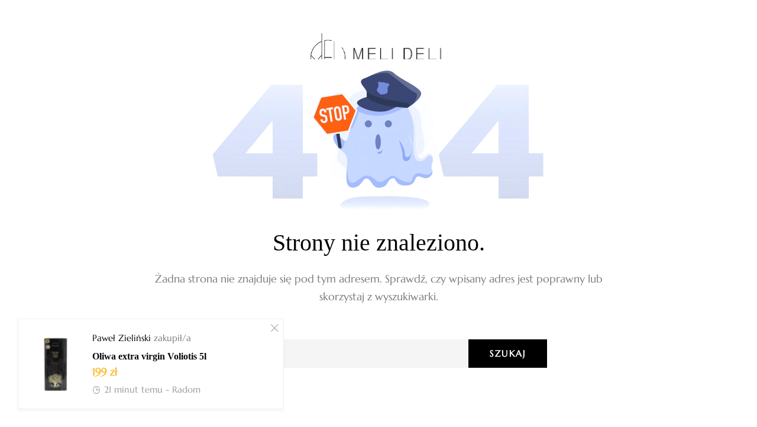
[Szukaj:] (378, 353)
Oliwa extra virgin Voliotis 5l (149, 356)
